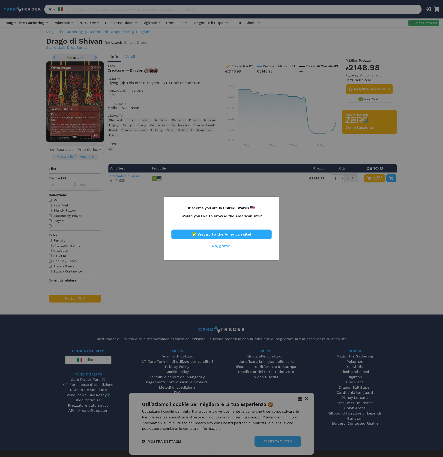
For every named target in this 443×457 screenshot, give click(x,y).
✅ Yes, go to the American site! (221, 234)
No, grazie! (221, 246)
